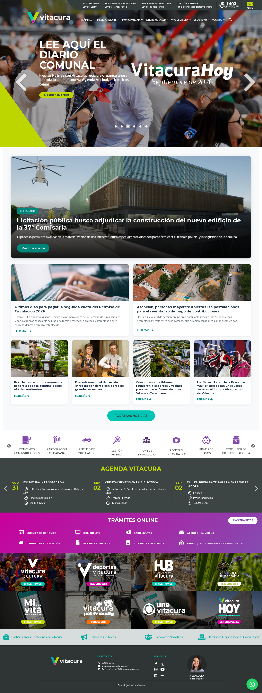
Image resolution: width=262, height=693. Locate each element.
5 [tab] (140, 152)
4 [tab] (134, 152)
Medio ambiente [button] (107, 19)
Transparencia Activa (156, 5)
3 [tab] (128, 152)
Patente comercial (97, 543)
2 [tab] (122, 152)
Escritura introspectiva (43, 482)
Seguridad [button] (200, 19)
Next (245, 74)
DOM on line (91, 533)
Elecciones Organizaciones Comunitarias (234, 637)
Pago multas (143, 533)
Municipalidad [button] (131, 19)
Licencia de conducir (41, 533)
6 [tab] (146, 152)
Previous (17, 74)
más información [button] (56, 90)
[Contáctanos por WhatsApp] (252, 684)
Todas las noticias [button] (131, 415)
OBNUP (215, 543)
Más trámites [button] (243, 520)
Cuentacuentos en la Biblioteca (131, 482)
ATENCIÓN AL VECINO (200, 533)
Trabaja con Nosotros (168, 637)
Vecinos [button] (217, 19)
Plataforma (91, 5)
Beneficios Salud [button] (156, 19)
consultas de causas (149, 543)
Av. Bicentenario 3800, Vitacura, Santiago (120, 669)
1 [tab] (116, 152)
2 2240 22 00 (108, 662)
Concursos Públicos (102, 637)
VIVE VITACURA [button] (180, 19)
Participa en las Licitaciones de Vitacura (36, 637)
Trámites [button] (86, 19)
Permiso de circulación (43, 543)
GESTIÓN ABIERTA (195, 5)
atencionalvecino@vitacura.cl (115, 666)
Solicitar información (120, 5)
